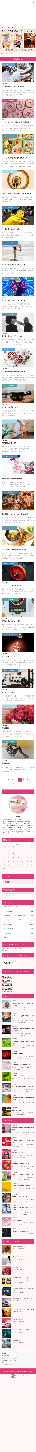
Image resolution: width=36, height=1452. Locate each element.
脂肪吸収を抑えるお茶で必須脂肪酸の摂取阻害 (23, 1098)
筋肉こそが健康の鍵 (17, 1053)
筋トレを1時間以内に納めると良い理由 (23, 1086)
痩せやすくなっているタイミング (13, 336)
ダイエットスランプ (17, 1075)
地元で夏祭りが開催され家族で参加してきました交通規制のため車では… (23, 1156)
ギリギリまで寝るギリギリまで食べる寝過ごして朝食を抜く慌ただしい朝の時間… (23, 1178)
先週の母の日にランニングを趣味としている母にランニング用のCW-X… (23, 1223)
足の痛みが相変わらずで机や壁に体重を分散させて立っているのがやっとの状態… (23, 1090)
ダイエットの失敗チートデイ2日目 (13, 371)
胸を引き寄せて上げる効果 (11, 229)
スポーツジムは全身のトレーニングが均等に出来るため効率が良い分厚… (23, 1234)
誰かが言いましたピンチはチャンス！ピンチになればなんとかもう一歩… (23, 1079)
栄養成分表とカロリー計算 (11, 621)
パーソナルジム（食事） (9, 136)
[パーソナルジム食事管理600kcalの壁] (18, 536)
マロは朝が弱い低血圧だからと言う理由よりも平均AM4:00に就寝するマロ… (23, 1113)
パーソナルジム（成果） (9, 100)
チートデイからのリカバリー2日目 (13, 265)
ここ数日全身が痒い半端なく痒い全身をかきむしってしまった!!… (23, 1103)
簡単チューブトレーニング (19, 1196)
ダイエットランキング (7, 978)
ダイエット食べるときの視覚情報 (13, 86)
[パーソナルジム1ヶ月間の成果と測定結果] (18, 108)
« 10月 (3, 871)
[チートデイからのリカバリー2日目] (18, 251)
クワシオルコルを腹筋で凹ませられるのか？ (23, 1017)
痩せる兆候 (5, 728)
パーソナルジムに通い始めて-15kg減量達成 (16, 193)
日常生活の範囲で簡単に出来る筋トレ (22, 1185)
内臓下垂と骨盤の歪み (9, 443)
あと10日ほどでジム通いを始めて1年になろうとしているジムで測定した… (22, 1034)
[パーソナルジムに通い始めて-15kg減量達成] (18, 179)
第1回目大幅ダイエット (18, 924)
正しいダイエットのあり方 (11, 656)
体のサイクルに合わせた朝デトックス (22, 1175)
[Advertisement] (15, 14)
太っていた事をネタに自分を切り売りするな (23, 1042)
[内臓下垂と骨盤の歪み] (18, 429)
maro (18, 816)
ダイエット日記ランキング (8, 991)
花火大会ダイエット (17, 1153)
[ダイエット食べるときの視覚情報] (18, 72)
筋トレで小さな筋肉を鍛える (20, 1231)
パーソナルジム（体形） (9, 171)
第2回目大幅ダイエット (18, 928)
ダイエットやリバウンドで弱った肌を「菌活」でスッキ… (22, 1209)
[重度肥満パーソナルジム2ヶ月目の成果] (18, 500)
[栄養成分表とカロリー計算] (18, 607)
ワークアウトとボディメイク (11, 585)
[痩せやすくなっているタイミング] (18, 322)
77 (22, 783)
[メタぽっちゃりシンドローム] (15, 27)
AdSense (18, 937)
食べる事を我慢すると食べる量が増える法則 (23, 1128)
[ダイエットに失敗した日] (18, 393)
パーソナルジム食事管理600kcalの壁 (14, 550)
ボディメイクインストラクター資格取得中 (18, 915)
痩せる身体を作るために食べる (20, 1164)
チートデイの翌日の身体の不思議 (21, 1330)
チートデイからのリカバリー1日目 (13, 300)
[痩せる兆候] (18, 714)
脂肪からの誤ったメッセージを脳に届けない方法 (23, 1004)
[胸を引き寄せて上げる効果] (18, 215)
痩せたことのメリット (18, 1220)
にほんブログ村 (6, 950)
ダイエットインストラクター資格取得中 (18, 920)
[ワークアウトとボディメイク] (18, 571)
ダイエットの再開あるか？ (18, 906)
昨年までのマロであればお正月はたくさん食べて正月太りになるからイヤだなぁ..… (23, 1167)
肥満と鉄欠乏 (6, 763)
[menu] (33, 2)
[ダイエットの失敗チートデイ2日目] (18, 357)
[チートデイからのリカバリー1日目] (18, 286)
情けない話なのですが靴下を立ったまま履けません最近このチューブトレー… (23, 1200)
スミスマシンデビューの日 (11, 692)
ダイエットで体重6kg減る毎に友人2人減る (23, 1309)
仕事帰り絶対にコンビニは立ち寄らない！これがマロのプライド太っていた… (23, 1133)
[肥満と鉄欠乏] (18, 749)
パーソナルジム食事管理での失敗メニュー (16, 158)
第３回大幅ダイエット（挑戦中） (9, 1361)
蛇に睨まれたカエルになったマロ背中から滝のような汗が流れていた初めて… (23, 1046)
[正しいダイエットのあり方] (18, 642)
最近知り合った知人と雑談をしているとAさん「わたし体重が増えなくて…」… (22, 1057)
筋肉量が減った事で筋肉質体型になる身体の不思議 (23, 1029)
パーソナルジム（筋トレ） (10, 207)
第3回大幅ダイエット (8, 64)
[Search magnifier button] (32, 895)
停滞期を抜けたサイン (18, 1340)
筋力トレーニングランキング (8, 987)
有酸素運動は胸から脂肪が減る (12, 478)
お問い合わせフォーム (7, 1364)
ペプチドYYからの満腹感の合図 (21, 1064)
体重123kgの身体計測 (18, 1319)
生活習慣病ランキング (7, 982)
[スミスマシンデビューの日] (18, 678)
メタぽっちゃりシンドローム (16, 1371)
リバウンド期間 (18, 933)
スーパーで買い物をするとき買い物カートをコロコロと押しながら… (23, 1189)
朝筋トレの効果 (16, 1110)
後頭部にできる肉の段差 (19, 1246)
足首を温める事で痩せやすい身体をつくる (23, 1141)
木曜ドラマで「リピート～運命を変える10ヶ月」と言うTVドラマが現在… (22, 1021)
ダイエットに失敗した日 (10, 407)
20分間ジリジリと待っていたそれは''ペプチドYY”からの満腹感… (22, 1068)
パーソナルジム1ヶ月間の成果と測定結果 (15, 122)
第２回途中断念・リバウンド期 (9, 1358)
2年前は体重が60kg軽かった (20, 1257)
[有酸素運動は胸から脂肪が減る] (18, 464)
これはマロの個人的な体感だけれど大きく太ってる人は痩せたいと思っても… (23, 1008)
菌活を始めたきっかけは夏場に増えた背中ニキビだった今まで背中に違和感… (23, 1213)
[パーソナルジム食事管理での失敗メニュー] (18, 144)
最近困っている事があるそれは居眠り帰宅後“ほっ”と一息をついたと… (23, 1145)
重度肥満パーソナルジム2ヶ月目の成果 (15, 514)
